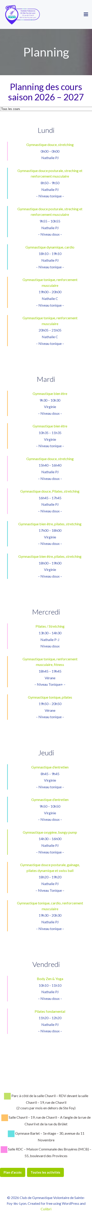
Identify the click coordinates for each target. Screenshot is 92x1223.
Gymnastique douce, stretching (50, 144)
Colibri (46, 1209)
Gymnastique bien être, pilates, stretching (50, 524)
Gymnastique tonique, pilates (50, 697)
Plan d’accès (13, 1172)
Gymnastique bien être (50, 393)
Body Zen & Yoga (50, 978)
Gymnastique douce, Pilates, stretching (49, 491)
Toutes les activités (45, 1172)
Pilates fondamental (50, 1011)
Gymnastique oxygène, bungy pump (50, 832)
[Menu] (86, 14)
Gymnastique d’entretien (50, 767)
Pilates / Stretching (50, 626)
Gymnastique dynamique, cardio (49, 247)
